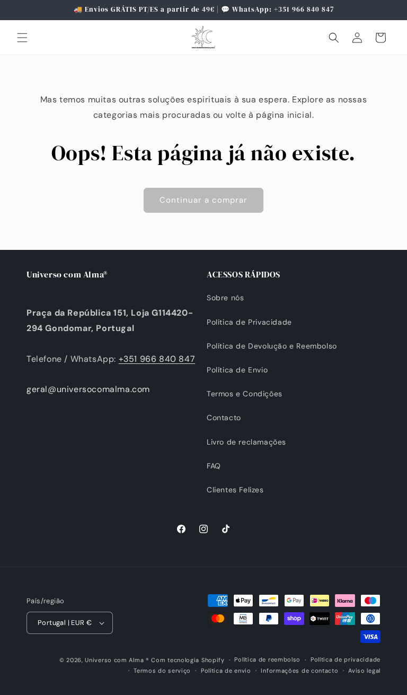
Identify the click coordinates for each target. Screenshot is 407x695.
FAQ (214, 466)
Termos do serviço (162, 670)
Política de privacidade (346, 659)
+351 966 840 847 (157, 358)
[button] (22, 37)
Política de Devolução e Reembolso (272, 346)
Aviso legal (364, 670)
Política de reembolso (267, 659)
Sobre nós (225, 297)
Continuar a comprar (203, 200)
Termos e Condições (244, 393)
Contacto (224, 417)
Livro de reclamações (246, 442)
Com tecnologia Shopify (187, 660)
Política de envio (226, 670)
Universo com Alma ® (117, 660)
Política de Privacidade (249, 322)
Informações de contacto (299, 670)
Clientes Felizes (235, 489)
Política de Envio (237, 370)
